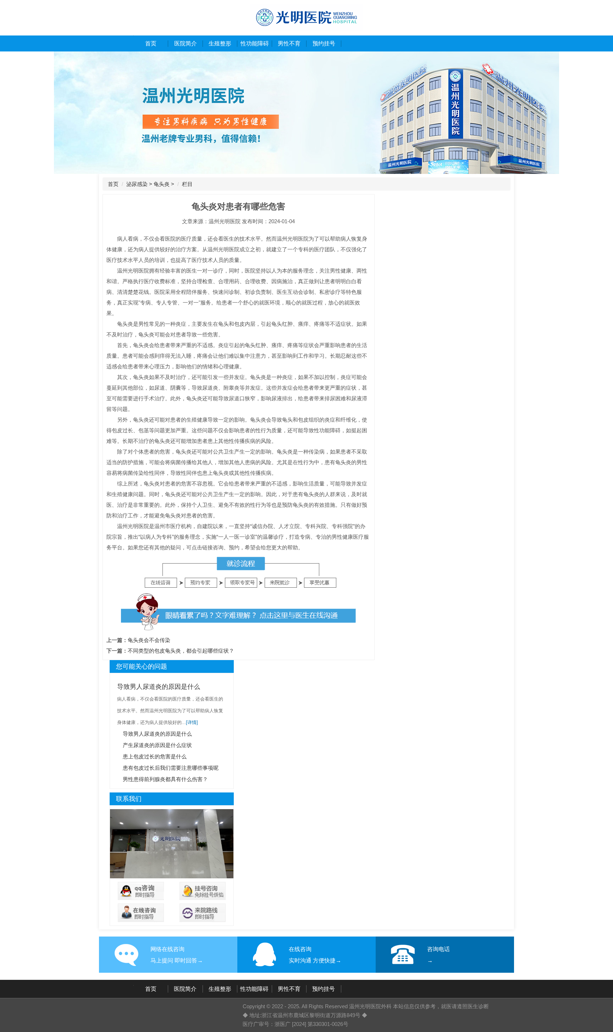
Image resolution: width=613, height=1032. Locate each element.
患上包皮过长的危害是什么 (155, 756)
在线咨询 (300, 949)
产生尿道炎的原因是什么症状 (157, 745)
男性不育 (289, 43)
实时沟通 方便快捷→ (315, 960)
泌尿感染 (137, 184)
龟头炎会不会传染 (149, 640)
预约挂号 (324, 43)
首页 (150, 43)
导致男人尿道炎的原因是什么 (158, 686)
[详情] (192, 722)
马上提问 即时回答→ (176, 960)
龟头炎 (162, 184)
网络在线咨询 (167, 949)
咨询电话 (438, 949)
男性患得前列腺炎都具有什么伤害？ (165, 779)
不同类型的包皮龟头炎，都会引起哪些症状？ (181, 651)
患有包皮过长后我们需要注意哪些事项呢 (171, 768)
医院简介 (185, 43)
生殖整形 (220, 43)
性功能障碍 (255, 43)
